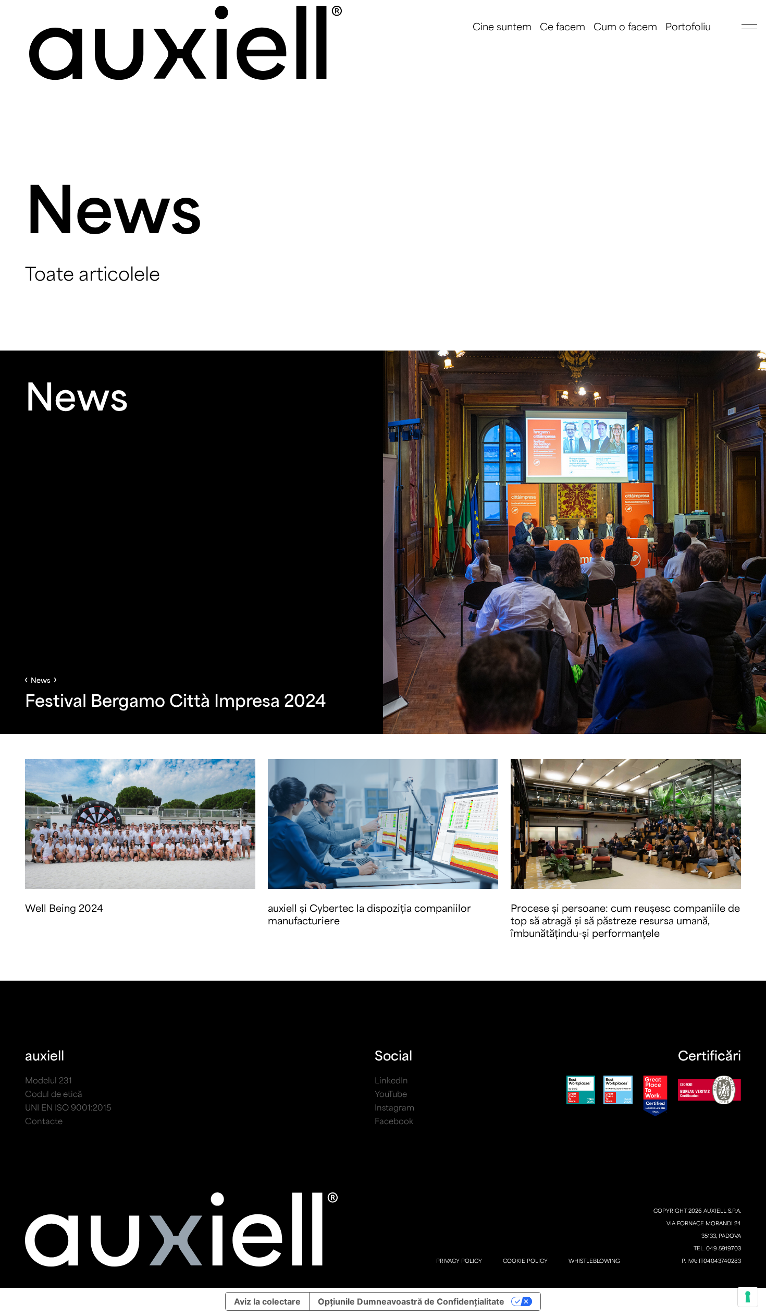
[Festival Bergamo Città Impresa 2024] (383, 542)
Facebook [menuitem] (394, 1120)
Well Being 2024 (64, 907)
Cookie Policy (525, 1260)
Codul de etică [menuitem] (53, 1093)
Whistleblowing (594, 1260)
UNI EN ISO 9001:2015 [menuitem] (68, 1107)
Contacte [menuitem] (44, 1120)
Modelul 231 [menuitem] (48, 1080)
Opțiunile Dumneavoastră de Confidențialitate (411, 1301)
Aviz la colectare (267, 1301)
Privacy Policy (459, 1260)
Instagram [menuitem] (394, 1107)
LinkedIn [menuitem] (391, 1080)
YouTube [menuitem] (391, 1093)
